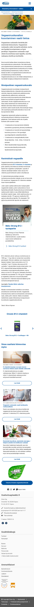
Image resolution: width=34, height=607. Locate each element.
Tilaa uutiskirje (8, 515)
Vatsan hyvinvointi (6, 553)
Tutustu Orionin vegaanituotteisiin (17, 483)
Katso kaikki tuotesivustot (10, 556)
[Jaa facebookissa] (8, 489)
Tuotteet (3, 536)
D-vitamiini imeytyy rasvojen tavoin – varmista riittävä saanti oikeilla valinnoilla (16, 367)
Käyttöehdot (21, 599)
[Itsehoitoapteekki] (5, 3)
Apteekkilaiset (5, 569)
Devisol (3, 546)
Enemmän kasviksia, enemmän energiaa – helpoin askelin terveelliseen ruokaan (17, 442)
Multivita (4, 548)
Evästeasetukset (15, 604)
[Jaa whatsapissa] (11, 489)
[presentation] (1, 328)
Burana (3, 543)
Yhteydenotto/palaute (10, 513)
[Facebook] (2, 523)
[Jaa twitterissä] (14, 489)
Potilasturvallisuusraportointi (19, 602)
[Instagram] (6, 523)
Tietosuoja (4, 602)
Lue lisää (17, 383)
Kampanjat (4, 538)
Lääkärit (3, 574)
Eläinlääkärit (5, 576)
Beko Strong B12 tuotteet (17, 246)
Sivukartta (4, 604)
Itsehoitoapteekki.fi (10, 495)
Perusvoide (4, 551)
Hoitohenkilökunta (6, 571)
